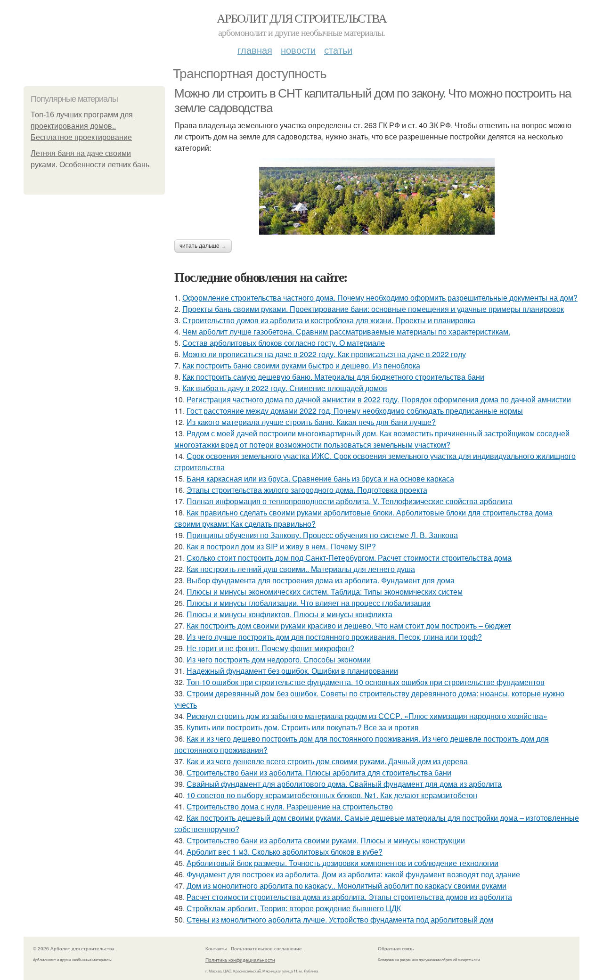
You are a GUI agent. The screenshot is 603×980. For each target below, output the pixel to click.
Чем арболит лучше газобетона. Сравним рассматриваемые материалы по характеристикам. (346, 331)
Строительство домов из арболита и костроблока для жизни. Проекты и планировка (328, 320)
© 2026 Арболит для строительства (73, 948)
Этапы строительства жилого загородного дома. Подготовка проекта (307, 489)
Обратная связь (396, 948)
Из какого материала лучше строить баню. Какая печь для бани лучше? (311, 421)
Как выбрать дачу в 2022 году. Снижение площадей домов (284, 388)
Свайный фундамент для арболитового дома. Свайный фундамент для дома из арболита (344, 783)
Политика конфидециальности (240, 959)
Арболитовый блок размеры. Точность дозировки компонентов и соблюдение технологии (342, 863)
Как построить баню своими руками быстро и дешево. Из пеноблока (301, 365)
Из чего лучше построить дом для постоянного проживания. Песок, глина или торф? (334, 636)
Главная (254, 50)
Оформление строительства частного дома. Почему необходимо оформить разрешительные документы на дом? (380, 297)
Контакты (216, 948)
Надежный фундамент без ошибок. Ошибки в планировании (292, 670)
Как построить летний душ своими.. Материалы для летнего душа (301, 569)
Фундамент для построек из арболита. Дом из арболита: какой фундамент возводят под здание (353, 874)
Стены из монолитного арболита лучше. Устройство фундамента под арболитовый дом (340, 919)
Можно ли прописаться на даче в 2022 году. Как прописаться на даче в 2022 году (324, 354)
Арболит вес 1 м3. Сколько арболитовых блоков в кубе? (285, 851)
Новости (298, 50)
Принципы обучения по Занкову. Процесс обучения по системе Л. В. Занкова (322, 535)
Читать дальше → (203, 246)
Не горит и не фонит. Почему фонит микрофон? (270, 648)
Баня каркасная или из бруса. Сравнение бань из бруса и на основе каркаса (320, 478)
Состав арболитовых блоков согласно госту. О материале (283, 342)
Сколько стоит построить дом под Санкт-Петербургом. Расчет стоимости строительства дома (349, 557)
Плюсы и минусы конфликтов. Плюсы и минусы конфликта (289, 614)
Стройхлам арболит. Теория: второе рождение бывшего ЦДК (294, 908)
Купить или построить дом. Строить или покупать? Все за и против (303, 727)
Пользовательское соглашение (266, 948)
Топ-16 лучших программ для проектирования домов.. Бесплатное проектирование (82, 126)
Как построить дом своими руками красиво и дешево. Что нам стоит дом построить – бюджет (349, 625)
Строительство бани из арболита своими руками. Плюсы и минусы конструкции (326, 840)
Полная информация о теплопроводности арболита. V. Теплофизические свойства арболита (350, 501)
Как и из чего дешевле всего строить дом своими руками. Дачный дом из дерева (327, 761)
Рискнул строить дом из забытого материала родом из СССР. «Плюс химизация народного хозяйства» (367, 715)
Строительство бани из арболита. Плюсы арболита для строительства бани (319, 772)
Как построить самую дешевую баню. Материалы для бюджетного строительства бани (333, 376)
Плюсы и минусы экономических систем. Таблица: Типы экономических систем (325, 591)
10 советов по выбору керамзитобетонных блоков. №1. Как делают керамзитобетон (332, 795)
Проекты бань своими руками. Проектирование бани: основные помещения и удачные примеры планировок (373, 308)
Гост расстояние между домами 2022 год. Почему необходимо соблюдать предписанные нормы (355, 410)
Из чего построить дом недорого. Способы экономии (279, 659)
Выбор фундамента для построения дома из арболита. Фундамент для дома (321, 580)
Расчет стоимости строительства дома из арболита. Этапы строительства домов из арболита (349, 896)
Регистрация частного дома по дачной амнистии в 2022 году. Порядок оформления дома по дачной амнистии (379, 399)
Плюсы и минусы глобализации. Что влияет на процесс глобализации (309, 602)
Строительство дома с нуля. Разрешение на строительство (290, 806)
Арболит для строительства (301, 18)
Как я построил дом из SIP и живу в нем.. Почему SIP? (281, 546)
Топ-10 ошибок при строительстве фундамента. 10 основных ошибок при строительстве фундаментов (366, 682)
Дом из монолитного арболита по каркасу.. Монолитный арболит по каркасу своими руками (346, 885)
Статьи (338, 50)
